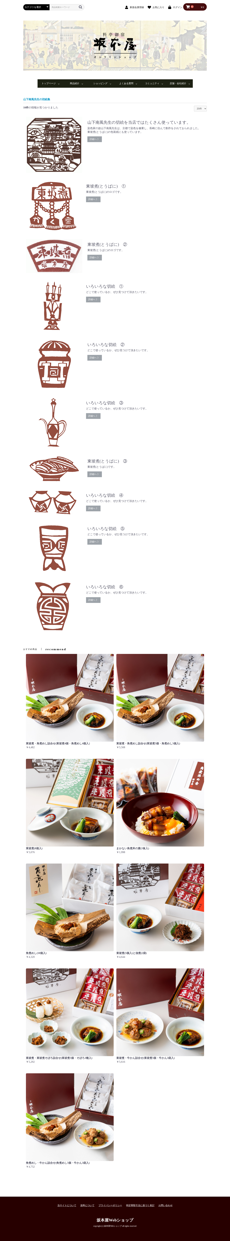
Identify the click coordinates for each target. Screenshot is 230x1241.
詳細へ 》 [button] (95, 139)
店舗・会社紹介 (178, 83)
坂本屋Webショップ (115, 1220)
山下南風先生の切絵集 (36, 99)
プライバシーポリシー (110, 1205)
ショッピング (100, 83)
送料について (87, 1205)
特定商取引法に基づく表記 (140, 1205)
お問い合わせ (165, 1205)
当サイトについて (66, 1205)
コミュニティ (152, 83)
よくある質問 (126, 83)
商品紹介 (74, 83)
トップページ (49, 83)
